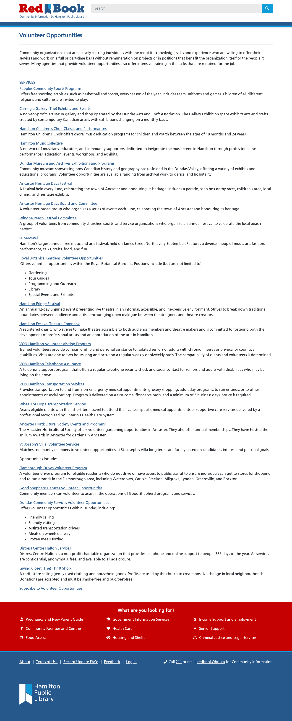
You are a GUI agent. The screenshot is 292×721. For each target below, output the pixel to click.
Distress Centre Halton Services (45, 548)
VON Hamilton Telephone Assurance (50, 364)
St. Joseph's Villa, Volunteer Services (49, 444)
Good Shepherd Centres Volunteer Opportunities (60, 488)
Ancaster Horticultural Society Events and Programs (62, 424)
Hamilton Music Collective (41, 143)
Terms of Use (46, 661)
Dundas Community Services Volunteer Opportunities (64, 502)
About (24, 661)
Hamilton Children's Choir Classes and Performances (63, 128)
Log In (131, 661)
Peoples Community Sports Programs (50, 88)
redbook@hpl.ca (211, 661)
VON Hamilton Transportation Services (51, 384)
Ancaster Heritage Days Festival (45, 183)
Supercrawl (28, 238)
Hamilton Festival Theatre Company (49, 324)
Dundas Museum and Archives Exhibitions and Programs (66, 163)
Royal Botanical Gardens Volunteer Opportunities (61, 258)
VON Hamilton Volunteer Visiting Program (55, 344)
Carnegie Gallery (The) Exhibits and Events (54, 108)
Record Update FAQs (80, 661)
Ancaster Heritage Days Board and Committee (58, 203)
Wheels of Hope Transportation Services (52, 404)
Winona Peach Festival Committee (48, 218)
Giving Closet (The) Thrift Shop (45, 568)
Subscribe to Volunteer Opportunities (50, 588)
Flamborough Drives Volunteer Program (53, 468)
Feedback (112, 661)
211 (179, 661)
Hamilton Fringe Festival (39, 303)
